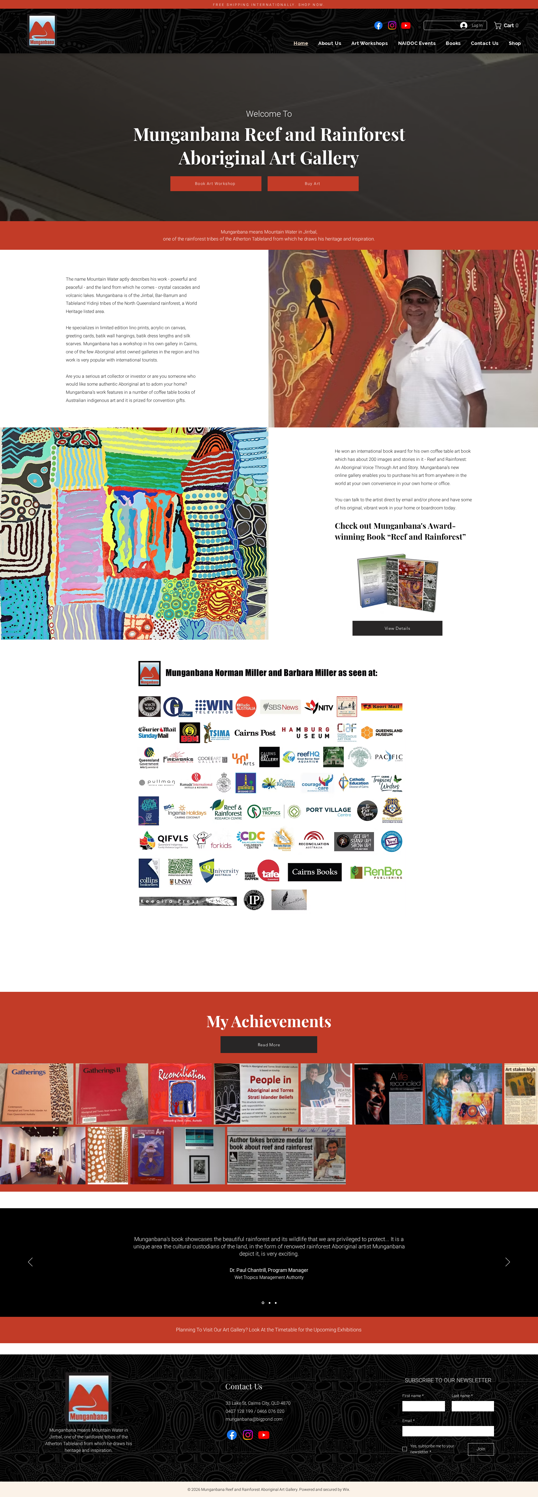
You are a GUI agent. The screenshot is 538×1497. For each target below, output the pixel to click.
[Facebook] (378, 25)
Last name (462, 1396)
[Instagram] (392, 25)
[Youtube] (405, 25)
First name (413, 1396)
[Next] (507, 1262)
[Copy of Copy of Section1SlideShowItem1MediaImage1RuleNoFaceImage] (276, 1303)
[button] (507, 25)
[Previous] (30, 1262)
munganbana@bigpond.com (254, 1419)
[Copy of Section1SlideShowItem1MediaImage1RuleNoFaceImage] (269, 1303)
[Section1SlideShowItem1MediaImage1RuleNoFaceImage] (262, 1303)
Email (408, 1421)
